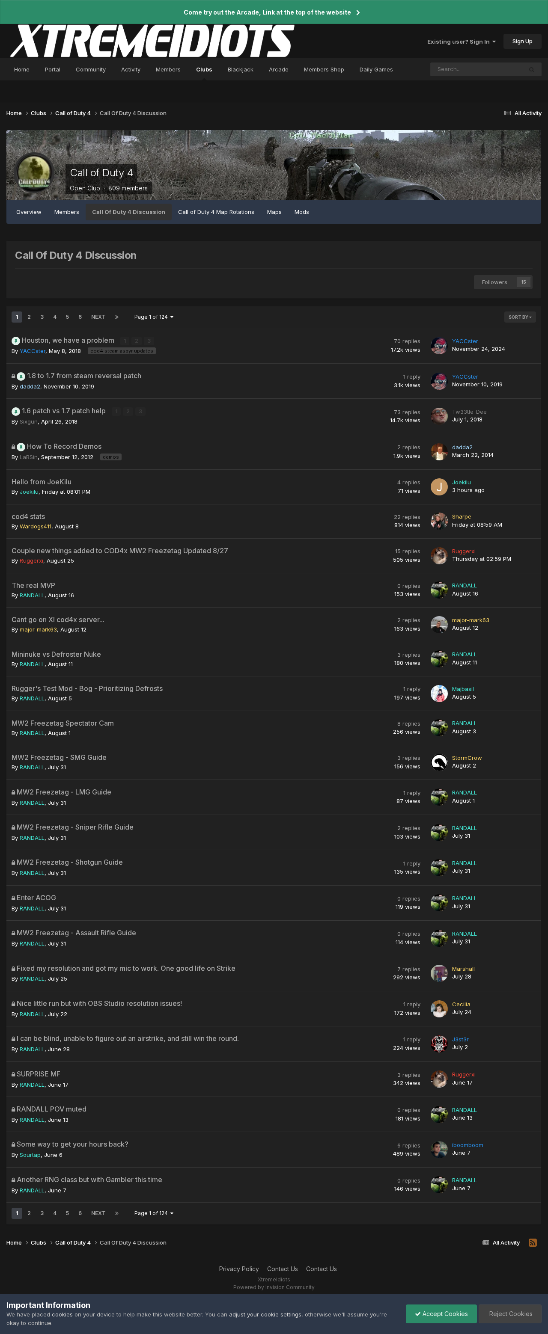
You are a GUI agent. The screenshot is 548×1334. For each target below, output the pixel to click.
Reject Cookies (510, 1313)
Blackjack (240, 69)
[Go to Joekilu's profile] (439, 486)
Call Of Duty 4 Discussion (128, 211)
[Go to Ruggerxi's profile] (439, 555)
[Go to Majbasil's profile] (439, 693)
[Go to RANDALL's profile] (439, 590)
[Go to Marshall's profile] (439, 973)
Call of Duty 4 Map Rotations (216, 211)
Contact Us (282, 1268)
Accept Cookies (444, 1313)
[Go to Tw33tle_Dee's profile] (439, 416)
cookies (62, 1314)
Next (98, 317)
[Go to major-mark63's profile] (439, 624)
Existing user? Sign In (459, 41)
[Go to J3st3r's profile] (439, 1043)
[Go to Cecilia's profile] (439, 1008)
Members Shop (324, 69)
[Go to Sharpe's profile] (439, 521)
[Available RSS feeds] (533, 1243)
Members (168, 69)
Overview (29, 211)
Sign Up (522, 41)
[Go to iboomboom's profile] (439, 1149)
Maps (274, 211)
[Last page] (117, 317)
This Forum (496, 69)
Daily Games (376, 69)
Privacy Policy (239, 1268)
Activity (130, 69)
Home (22, 69)
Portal (52, 69)
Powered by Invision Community (274, 1287)
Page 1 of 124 (152, 317)
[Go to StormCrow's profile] (439, 762)
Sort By (519, 317)
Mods (302, 211)
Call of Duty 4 (101, 172)
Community (91, 69)
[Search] (531, 69)
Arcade (279, 69)
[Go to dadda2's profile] (439, 451)
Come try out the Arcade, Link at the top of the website (267, 12)
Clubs (204, 69)
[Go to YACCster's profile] (439, 345)
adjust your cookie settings (265, 1314)
